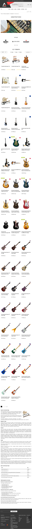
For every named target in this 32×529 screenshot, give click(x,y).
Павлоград (29, 502)
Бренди (28, 520)
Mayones (9, 499)
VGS (17, 499)
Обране (20, 519)
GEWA (26, 498)
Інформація (12, 515)
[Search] (1, 9)
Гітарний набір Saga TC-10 (5, 485)
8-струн (20, 52)
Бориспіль (23, 502)
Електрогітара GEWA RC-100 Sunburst (7, 487)
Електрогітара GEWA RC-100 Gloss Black (6, 477)
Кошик (19, 520)
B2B (30, 4)
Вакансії (28, 519)
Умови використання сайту (14, 522)
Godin (28, 498)
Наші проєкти (28, 521)
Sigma (16, 499)
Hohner (4, 499)
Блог (28, 4)
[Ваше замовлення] (27, 11)
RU (2, 523)
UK (1, 523)
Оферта (12, 524)
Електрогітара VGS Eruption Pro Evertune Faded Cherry (9, 495)
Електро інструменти (6, 13)
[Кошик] (30, 11)
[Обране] (28, 11)
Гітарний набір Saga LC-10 (4, 469)
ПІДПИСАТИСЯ (14, 511)
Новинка (23, 157)
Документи (28, 522)
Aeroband (22, 498)
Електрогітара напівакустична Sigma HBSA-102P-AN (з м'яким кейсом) (10, 472)
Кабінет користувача (22, 515)
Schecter (14, 499)
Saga (11, 499)
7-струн (16, 52)
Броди (20, 502)
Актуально (28, 515)
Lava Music (6, 499)
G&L (24, 498)
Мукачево (18, 502)
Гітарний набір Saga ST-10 (4, 474)
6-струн (11, 52)
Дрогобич (26, 502)
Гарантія (12, 521)
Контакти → (3, 515)
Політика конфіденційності (14, 523)
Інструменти (12, 13)
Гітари (2, 13)
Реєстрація (20, 518)
